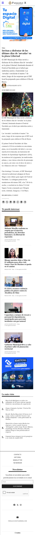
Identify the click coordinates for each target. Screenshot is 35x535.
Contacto (17, 454)
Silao (3, 48)
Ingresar (18, 463)
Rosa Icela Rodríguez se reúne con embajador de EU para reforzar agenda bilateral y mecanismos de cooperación (18, 402)
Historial (17, 457)
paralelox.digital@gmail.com (17, 521)
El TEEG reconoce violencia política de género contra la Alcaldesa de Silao (16, 290)
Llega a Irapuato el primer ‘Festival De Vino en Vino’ (18, 409)
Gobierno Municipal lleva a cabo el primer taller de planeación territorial (18, 347)
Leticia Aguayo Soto (14, 85)
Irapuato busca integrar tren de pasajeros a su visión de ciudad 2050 (19, 437)
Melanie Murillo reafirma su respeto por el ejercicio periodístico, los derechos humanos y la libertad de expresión (16, 232)
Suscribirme (17, 486)
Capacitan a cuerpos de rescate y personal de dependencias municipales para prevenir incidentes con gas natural (18, 318)
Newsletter (17, 460)
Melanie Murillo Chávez (10, 195)
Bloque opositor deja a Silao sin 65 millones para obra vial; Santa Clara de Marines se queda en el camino (18, 263)
